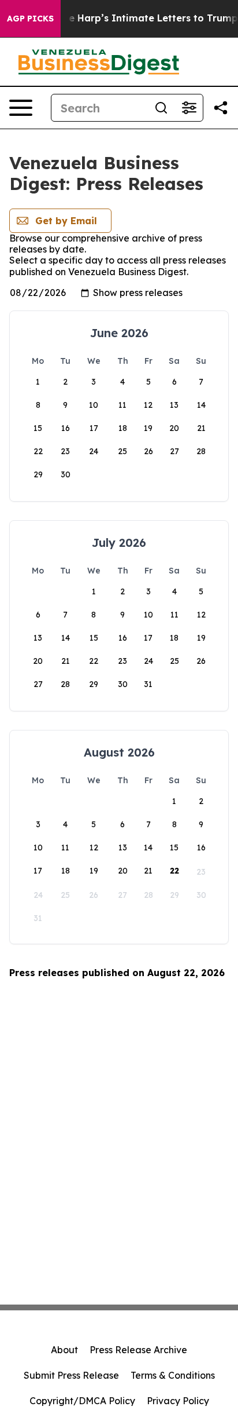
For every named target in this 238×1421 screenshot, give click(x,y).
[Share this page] (221, 107)
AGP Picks (30, 18)
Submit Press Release (71, 1375)
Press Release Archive (138, 1350)
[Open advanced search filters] (189, 107)
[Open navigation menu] (20, 107)
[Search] (161, 107)
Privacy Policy (178, 1401)
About (64, 1350)
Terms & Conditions (173, 1375)
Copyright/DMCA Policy (82, 1401)
